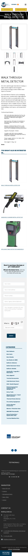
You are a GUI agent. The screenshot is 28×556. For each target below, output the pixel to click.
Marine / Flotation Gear (14, 408)
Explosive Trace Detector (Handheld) (12, 249)
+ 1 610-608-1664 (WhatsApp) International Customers (14, 531)
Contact (4, 500)
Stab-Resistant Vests (13, 381)
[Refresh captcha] (22, 322)
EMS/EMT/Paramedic (13, 411)
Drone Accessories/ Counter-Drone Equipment (12, 388)
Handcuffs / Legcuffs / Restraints (13, 372)
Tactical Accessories (13, 378)
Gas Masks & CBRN (12, 360)
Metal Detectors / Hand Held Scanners (14, 395)
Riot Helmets (10, 351)
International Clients (7, 494)
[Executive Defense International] (5, 4)
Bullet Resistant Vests (13, 365)
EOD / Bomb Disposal (13, 384)
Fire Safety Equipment (13, 401)
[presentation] (12, 450)
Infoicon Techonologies (14, 549)
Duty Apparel (10, 375)
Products (4, 491)
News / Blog (5, 497)
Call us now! (5, 553)
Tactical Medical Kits (13, 418)
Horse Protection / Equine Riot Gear (12, 415)
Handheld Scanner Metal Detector (12, 217)
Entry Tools (10, 392)
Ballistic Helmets (12, 363)
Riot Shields (10, 357)
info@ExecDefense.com (10, 539)
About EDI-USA (6, 488)
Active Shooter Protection (11, 405)
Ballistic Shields (11, 368)
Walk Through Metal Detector (10, 185)
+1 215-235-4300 (8, 536)
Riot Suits (9, 354)
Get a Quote (7, 9)
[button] (9, 477)
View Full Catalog (21, 9)
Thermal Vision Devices (13, 399)
